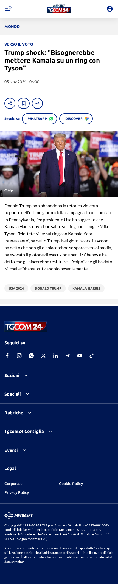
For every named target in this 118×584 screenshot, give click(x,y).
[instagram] (19, 355)
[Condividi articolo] (9, 103)
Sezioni (11, 375)
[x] (43, 355)
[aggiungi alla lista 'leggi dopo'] (24, 103)
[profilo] (110, 9)
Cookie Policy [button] (71, 483)
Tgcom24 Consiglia (24, 431)
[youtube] (79, 355)
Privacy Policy (16, 492)
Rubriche (13, 412)
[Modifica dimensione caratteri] (37, 103)
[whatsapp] (31, 355)
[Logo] (59, 8)
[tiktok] (91, 355)
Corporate (13, 483)
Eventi (11, 450)
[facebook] (7, 355)
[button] (59, 8)
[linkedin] (55, 355)
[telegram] (67, 355)
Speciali (12, 394)
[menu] (8, 9)
